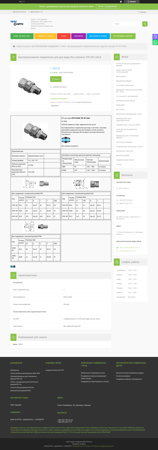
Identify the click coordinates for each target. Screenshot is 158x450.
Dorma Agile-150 (87, 430)
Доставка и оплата (98, 36)
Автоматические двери (125, 101)
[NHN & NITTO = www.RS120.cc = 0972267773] (19, 26)
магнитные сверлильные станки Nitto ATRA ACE (117, 428)
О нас (64, 36)
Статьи (118, 164)
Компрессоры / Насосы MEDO (128, 125)
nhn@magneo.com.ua (127, 251)
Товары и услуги (45, 36)
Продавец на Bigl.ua (79, 444)
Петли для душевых (124, 142)
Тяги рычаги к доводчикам (127, 96)
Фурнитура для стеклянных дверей (127, 137)
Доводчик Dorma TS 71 (39, 430)
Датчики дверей (122, 155)
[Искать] (145, 24)
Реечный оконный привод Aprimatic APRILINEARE (91, 432)
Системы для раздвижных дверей (126, 130)
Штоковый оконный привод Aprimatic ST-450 (55, 432)
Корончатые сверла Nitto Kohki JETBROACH (82, 428)
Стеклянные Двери (123, 376)
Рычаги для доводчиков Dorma (22, 387)
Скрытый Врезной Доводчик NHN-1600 (25, 373)
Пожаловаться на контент (81, 446)
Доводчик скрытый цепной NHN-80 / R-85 (129, 91)
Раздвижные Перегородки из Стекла (95, 381)
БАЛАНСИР (120, 105)
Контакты (78, 36)
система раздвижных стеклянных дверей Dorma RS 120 (114, 430)
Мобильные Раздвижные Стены (93, 373)
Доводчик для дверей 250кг (20, 390)
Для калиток (121, 76)
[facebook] (11, 267)
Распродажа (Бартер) (123, 36)
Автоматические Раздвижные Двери (130, 373)
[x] (14, 267)
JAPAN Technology (22, 36)
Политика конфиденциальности (103, 446)
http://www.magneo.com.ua (130, 247)
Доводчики (14, 370)
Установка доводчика (125, 85)
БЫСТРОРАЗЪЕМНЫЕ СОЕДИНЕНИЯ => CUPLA (49, 46)
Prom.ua (89, 442)
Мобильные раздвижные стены (129, 114)
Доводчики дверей (123, 81)
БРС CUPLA (120, 109)
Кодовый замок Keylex (125, 160)
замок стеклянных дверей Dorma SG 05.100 (64, 430)
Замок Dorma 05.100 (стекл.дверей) (124, 71)
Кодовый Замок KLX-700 (55, 370)
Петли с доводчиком (107, 7)
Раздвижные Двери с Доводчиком (129, 379)
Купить (57, 79)
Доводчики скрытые (18, 428)
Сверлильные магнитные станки (129, 147)
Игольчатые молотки (124, 151)
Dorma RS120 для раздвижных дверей (128, 65)
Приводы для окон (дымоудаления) (123, 119)
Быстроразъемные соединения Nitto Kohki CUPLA (46, 428)
